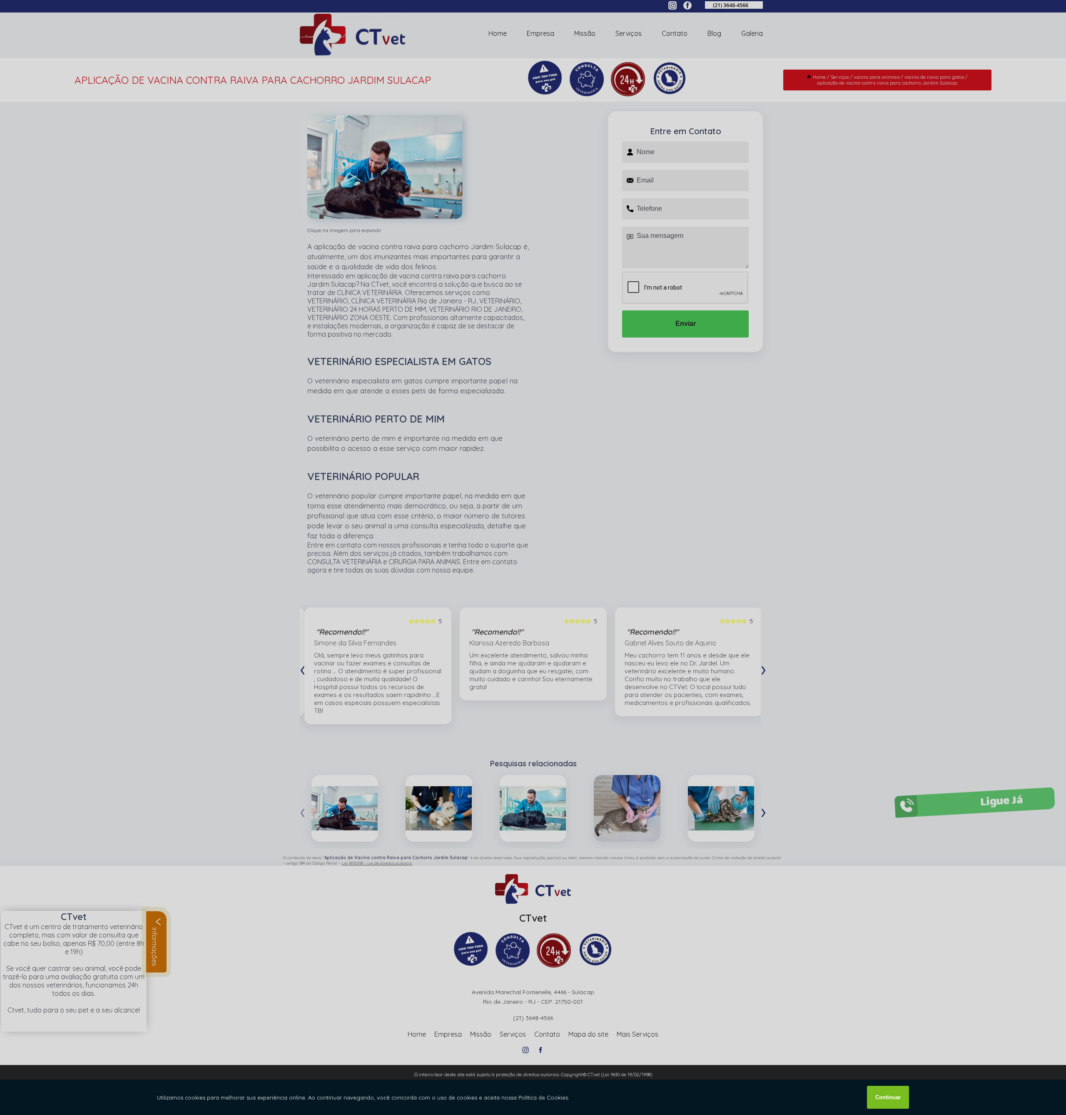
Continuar (888, 1097)
